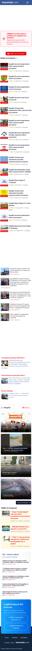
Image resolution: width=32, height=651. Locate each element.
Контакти (23, 637)
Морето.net (9, 648)
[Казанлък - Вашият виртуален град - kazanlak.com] (10, 2)
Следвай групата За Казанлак (16, 627)
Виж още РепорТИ (23, 502)
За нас (7, 637)
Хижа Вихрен (19, 648)
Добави (17, 53)
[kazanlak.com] (22, 642)
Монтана (14, 648)
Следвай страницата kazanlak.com (16, 618)
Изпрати (26, 407)
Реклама (14, 637)
